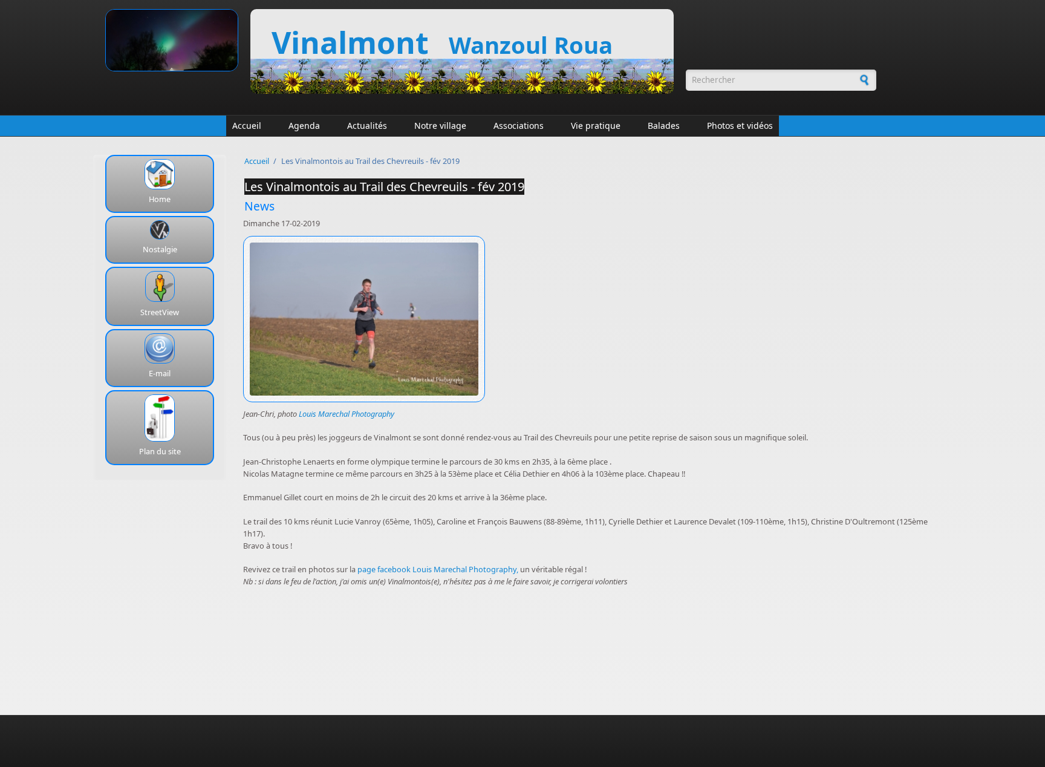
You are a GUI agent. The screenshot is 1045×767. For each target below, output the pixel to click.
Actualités (367, 125)
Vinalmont (354, 42)
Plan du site (160, 451)
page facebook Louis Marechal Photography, (437, 569)
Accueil (246, 125)
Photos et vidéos (740, 125)
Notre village (440, 125)
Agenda (304, 125)
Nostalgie (160, 249)
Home (160, 199)
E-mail (160, 373)
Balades (664, 125)
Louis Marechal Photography (346, 413)
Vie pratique (595, 125)
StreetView (159, 312)
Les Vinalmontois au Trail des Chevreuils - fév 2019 (384, 186)
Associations (518, 125)
